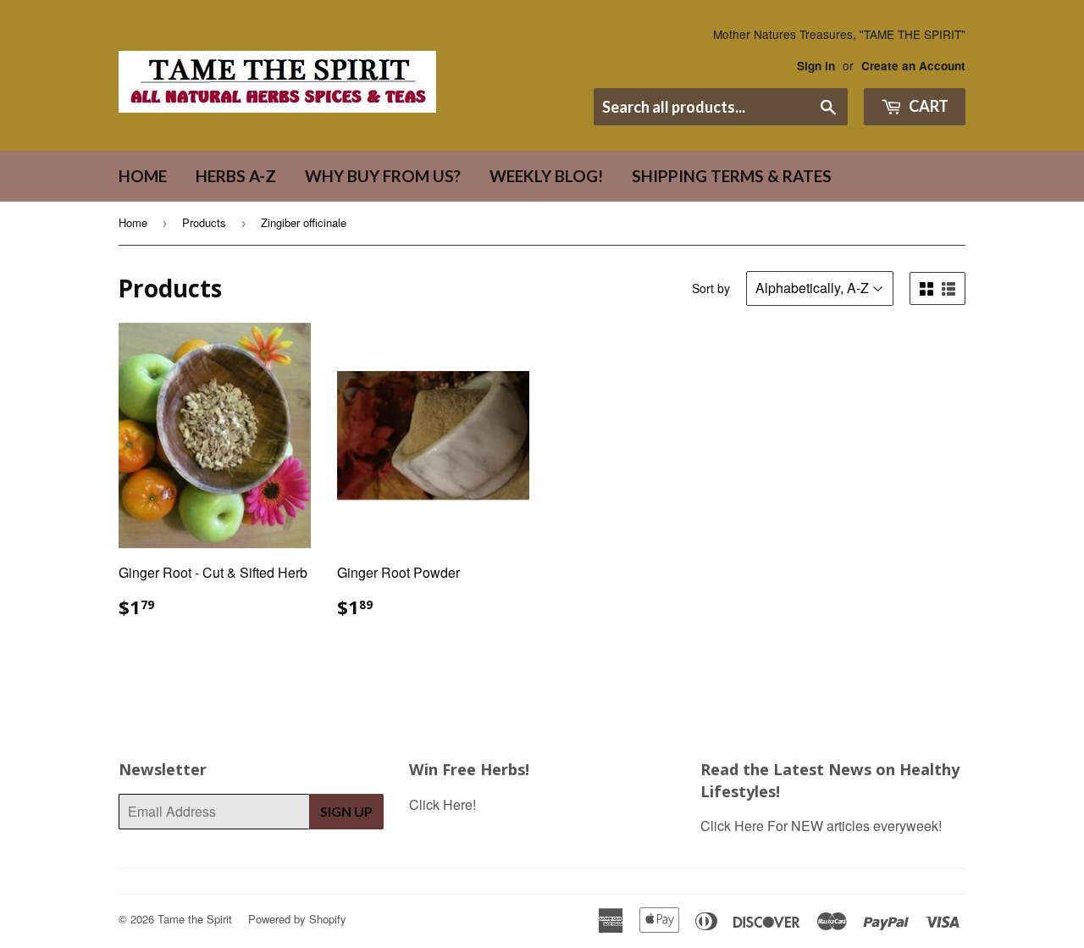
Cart (927, 106)
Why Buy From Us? (383, 176)
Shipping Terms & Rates (732, 176)
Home (143, 176)
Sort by (711, 288)
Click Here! (442, 804)
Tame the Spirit (195, 919)
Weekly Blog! (546, 176)
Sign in (816, 66)
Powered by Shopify (297, 919)
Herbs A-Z (236, 176)
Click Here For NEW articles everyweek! (821, 825)
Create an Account (913, 66)
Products (204, 222)
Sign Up (346, 811)
